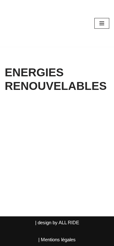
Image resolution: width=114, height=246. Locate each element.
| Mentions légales (57, 239)
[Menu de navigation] (101, 23)
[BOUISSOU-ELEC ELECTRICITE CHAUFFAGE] (24, 23)
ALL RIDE (69, 222)
